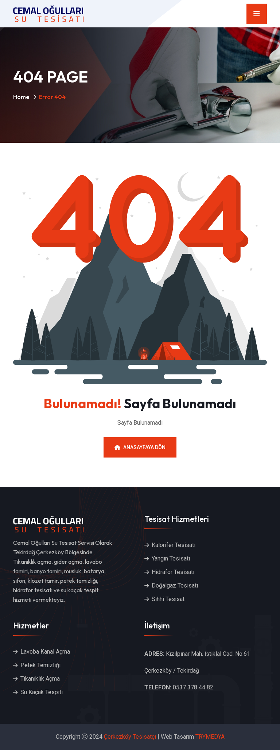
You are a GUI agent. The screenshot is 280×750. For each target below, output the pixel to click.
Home (21, 96)
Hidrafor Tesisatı (173, 572)
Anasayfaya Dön (144, 447)
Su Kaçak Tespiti (41, 692)
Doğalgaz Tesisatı (175, 585)
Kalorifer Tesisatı (173, 545)
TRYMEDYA (210, 736)
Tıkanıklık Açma (40, 678)
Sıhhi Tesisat (168, 599)
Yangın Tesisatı (171, 558)
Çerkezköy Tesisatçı (130, 736)
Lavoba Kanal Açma (45, 651)
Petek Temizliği (40, 665)
